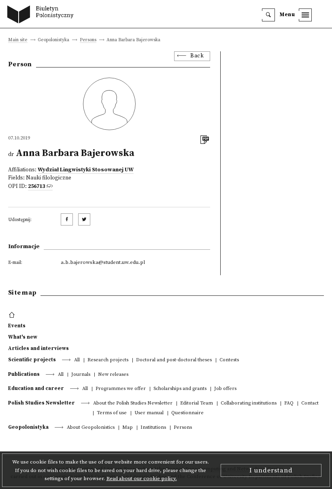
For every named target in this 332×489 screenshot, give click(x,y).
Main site (18, 40)
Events (17, 325)
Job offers (225, 389)
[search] (268, 14)
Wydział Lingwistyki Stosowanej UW (86, 170)
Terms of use (112, 413)
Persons (88, 40)
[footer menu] (12, 315)
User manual (149, 413)
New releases (113, 375)
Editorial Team (196, 403)
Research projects (107, 360)
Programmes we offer (121, 389)
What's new (22, 337)
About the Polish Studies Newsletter (132, 403)
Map (127, 428)
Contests (229, 360)
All (77, 360)
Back (197, 56)
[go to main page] (42, 15)
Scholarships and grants (179, 389)
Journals (80, 375)
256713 (36, 186)
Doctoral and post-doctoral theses (174, 360)
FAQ (289, 403)
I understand (271, 470)
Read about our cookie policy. (141, 478)
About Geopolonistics (91, 428)
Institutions (153, 428)
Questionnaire (187, 413)
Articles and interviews (38, 348)
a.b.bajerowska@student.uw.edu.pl (103, 262)
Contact (310, 403)
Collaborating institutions (249, 403)
